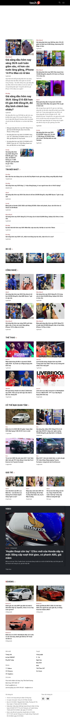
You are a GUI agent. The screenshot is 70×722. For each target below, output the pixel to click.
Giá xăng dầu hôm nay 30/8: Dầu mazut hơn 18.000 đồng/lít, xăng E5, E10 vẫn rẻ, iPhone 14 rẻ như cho (50, 74)
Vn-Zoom (39, 671)
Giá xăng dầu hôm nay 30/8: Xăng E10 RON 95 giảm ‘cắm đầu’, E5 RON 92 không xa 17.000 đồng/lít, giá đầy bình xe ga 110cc (12, 157)
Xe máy (7, 203)
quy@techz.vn (13, 685)
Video (8, 509)
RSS (37, 665)
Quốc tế (7, 359)
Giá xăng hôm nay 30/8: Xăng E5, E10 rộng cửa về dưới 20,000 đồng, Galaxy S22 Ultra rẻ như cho (49, 296)
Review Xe (8, 603)
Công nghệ (11, 270)
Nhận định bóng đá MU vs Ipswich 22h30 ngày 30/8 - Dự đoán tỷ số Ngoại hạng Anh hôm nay (19, 363)
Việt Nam (38, 359)
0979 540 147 (15, 683)
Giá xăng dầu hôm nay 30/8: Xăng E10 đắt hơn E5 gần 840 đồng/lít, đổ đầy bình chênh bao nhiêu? (19, 103)
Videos (10, 668)
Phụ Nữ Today (10, 660)
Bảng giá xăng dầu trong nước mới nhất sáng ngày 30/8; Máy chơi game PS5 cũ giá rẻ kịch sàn (49, 104)
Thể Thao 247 (40, 668)
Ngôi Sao (39, 660)
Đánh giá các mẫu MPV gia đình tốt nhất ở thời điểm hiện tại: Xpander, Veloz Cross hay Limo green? (20, 607)
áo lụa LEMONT (10, 657)
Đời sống (8, 174)
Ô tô (7, 427)
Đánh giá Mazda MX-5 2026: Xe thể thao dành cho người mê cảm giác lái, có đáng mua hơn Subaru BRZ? (49, 607)
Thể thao (11, 337)
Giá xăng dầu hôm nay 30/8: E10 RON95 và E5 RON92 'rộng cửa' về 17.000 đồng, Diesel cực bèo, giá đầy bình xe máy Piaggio (19, 143)
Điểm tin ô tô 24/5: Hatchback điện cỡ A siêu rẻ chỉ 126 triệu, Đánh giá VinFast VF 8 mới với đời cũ (20, 636)
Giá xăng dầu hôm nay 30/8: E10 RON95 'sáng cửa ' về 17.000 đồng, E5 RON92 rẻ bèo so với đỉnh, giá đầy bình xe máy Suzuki (19, 136)
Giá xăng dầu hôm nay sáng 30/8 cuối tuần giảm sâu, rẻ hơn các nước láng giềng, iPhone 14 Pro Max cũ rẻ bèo (20, 66)
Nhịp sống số (9, 214)
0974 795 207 (20, 687)
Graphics (10, 674)
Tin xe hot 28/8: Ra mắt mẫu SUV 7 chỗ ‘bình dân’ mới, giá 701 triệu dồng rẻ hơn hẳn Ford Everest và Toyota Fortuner (19, 460)
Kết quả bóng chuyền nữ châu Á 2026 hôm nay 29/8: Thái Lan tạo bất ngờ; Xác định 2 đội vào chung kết (19, 392)
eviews (10, 582)
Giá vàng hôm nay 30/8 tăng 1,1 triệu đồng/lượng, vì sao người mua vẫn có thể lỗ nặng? (33, 185)
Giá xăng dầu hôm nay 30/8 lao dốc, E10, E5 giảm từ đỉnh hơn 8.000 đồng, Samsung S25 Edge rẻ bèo (50, 44)
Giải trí (9, 472)
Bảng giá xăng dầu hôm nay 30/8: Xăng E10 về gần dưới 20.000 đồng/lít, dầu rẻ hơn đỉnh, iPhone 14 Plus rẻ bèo (20, 130)
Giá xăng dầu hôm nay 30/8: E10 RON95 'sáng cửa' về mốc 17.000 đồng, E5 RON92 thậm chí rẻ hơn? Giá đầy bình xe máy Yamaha (46, 136)
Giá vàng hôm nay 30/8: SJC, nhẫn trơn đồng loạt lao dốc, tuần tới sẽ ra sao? (30, 236)
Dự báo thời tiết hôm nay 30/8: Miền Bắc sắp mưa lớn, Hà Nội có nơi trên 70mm (30, 227)
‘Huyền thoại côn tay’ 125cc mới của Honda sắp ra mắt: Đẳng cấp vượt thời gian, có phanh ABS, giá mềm (34, 554)
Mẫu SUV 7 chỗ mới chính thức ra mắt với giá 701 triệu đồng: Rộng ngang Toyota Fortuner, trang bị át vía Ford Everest (50, 460)
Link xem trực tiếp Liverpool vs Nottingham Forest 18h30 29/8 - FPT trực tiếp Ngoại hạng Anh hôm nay (50, 392)
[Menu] (63, 3)
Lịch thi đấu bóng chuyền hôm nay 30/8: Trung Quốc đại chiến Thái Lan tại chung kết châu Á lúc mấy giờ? (50, 363)
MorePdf (39, 663)
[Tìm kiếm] (58, 2)
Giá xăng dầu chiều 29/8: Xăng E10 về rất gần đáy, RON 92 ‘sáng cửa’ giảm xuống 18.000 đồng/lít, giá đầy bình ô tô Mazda (49, 431)
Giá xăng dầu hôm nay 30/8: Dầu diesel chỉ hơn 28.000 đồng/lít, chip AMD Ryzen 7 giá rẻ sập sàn (19, 296)
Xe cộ (9, 249)
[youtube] (48, 698)
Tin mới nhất (12, 169)
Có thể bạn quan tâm (17, 405)
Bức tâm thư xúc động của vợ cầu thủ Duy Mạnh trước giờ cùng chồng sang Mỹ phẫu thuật (34, 176)
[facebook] (43, 698)
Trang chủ (9, 654)
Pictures (10, 671)
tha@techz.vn (29, 687)
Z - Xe (38, 657)
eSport (7, 192)
